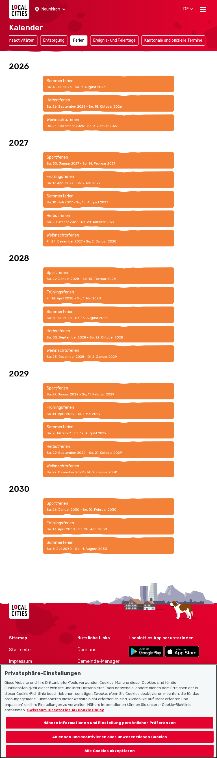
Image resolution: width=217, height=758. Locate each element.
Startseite (20, 649)
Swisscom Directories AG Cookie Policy (65, 710)
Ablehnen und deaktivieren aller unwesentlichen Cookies (109, 737)
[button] (50, 9)
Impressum (20, 661)
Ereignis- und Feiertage (114, 40)
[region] (108, 711)
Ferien (78, 40)
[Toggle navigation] (203, 9)
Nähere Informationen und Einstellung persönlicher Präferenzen (110, 723)
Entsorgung (53, 40)
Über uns (86, 649)
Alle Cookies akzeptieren (109, 751)
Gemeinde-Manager (98, 661)
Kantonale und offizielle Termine (173, 40)
